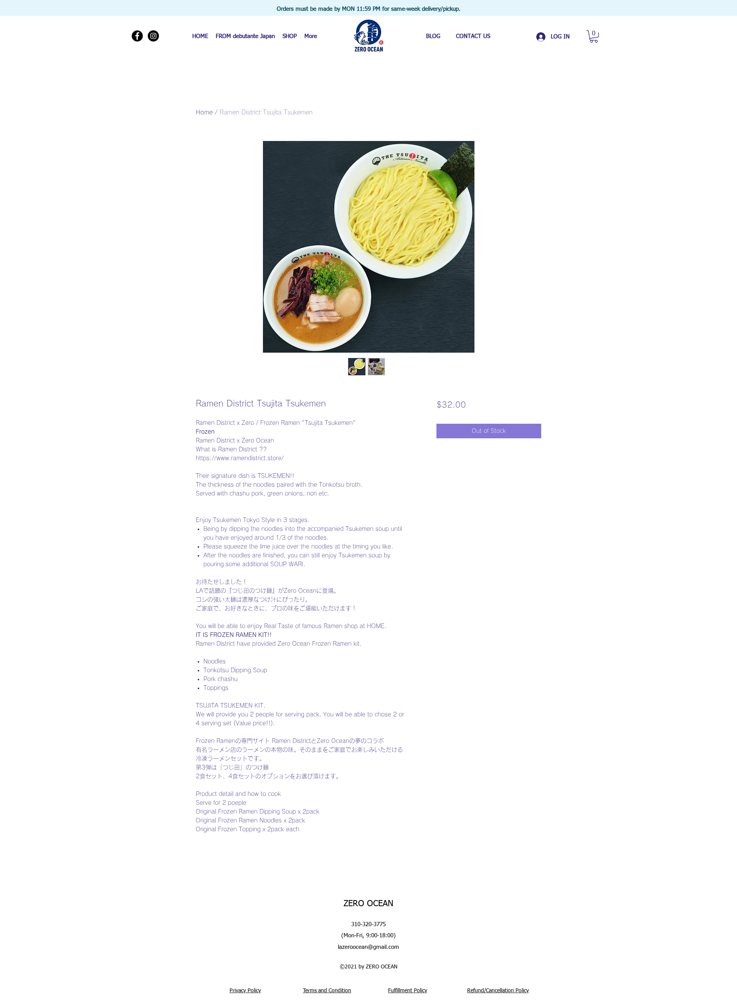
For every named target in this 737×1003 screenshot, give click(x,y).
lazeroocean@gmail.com (368, 947)
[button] (594, 36)
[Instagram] (153, 35)
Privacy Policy (245, 990)
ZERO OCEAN (368, 904)
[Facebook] (137, 35)
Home (204, 112)
